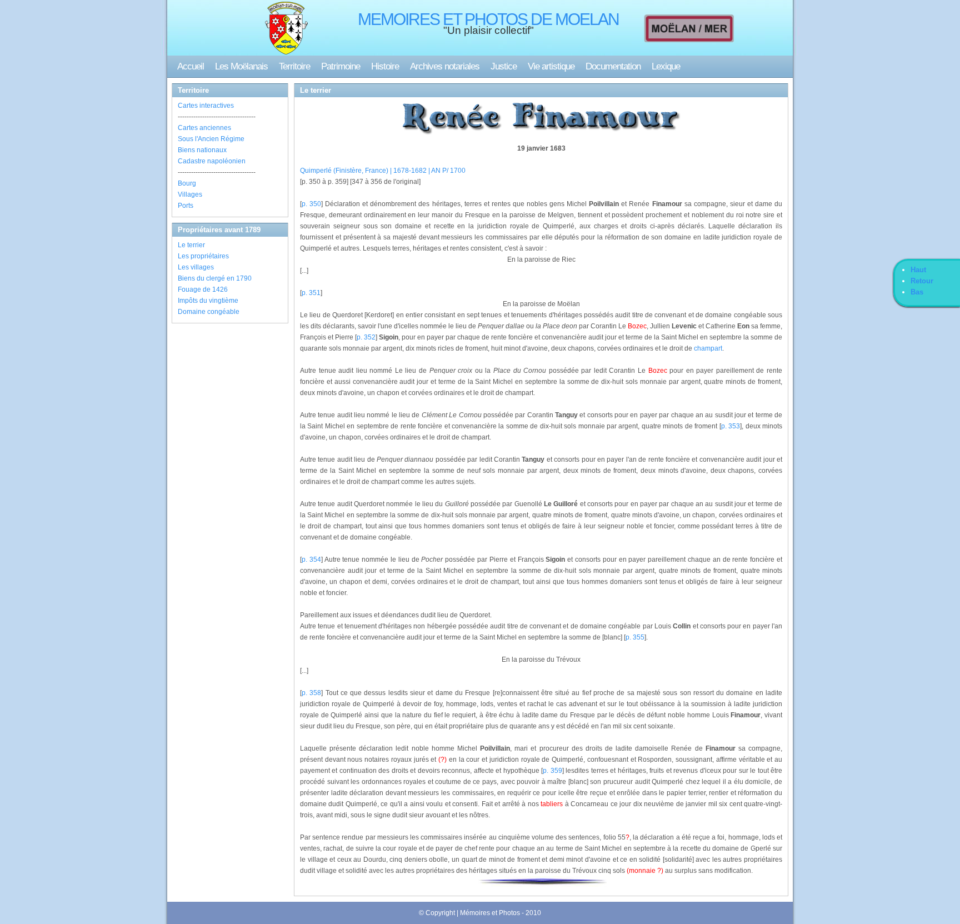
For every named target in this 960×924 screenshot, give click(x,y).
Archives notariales (444, 66)
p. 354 (311, 559)
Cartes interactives (206, 105)
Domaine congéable (208, 312)
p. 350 (311, 204)
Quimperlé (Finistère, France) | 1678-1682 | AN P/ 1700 (383, 170)
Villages (190, 194)
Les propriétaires (203, 256)
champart (708, 348)
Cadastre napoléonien (212, 161)
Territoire (294, 66)
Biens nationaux (202, 150)
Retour (922, 281)
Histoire (385, 66)
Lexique (666, 66)
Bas (917, 292)
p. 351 (311, 293)
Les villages (196, 267)
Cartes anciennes (204, 128)
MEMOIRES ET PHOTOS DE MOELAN (488, 19)
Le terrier (191, 245)
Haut (918, 270)
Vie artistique (551, 66)
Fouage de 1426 (203, 289)
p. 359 (552, 771)
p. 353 (730, 426)
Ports (185, 205)
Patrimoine (340, 66)
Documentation (613, 66)
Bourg (187, 183)
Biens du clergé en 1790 (215, 278)
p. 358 (311, 693)
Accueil (190, 66)
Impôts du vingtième (208, 300)
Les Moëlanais (241, 66)
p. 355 (635, 637)
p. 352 (366, 337)
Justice (504, 66)
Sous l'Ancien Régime (211, 139)
